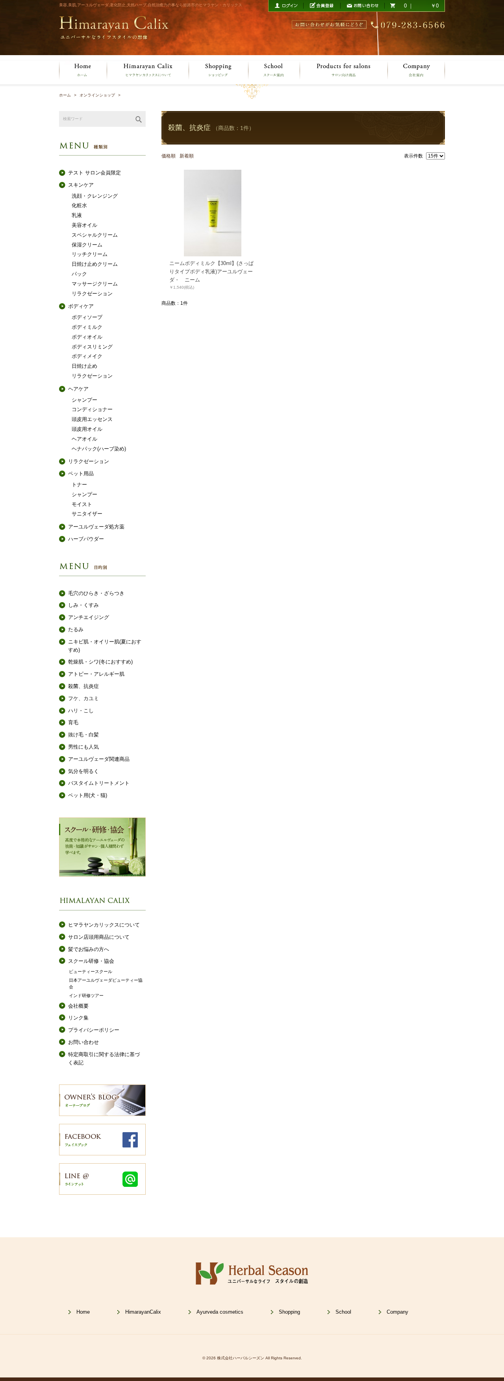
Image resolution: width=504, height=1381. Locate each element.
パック (79, 274)
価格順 (168, 156)
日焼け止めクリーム (95, 264)
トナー (79, 485)
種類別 (66, 144)
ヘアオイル (84, 439)
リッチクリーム (89, 254)
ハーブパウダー (86, 539)
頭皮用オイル (87, 429)
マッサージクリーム (95, 284)
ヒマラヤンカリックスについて (104, 925)
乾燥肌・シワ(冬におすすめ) (100, 662)
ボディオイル (87, 337)
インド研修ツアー (86, 995)
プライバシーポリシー (93, 1030)
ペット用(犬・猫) (87, 795)
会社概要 (78, 1006)
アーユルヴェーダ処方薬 (96, 527)
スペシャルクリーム (95, 235)
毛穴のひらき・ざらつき (96, 593)
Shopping (289, 1312)
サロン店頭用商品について (99, 937)
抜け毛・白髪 (83, 735)
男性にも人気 (83, 747)
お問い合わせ (83, 1042)
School (343, 1312)
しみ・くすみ (83, 605)
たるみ (75, 629)
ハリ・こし (81, 711)
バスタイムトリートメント (99, 783)
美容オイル (84, 225)
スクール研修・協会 (91, 961)
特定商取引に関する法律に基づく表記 (104, 1058)
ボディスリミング (92, 347)
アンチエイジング (88, 617)
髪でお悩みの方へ (88, 949)
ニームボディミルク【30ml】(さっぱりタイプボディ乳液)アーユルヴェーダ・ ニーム (211, 271)
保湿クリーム (87, 245)
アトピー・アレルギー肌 (96, 674)
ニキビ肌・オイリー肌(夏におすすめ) (104, 646)
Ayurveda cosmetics (219, 1312)
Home (83, 1312)
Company (397, 1312)
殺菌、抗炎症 (83, 686)
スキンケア (81, 185)
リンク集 (78, 1018)
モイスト (82, 504)
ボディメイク (87, 356)
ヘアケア (78, 389)
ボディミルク (87, 327)
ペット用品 (81, 473)
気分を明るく (83, 771)
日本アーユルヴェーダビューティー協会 (106, 984)
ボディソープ (87, 317)
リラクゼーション (92, 294)
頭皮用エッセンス (92, 419)
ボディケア (81, 306)
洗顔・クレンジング (95, 196)
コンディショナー (92, 409)
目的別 (66, 565)
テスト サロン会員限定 (94, 173)
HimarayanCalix (143, 1312)
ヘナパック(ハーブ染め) (99, 449)
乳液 (77, 215)
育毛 (73, 722)
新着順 (187, 156)
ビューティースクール (90, 971)
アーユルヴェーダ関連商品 (99, 759)
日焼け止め (84, 366)
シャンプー (84, 400)
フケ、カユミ (83, 698)
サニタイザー (87, 514)
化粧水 (79, 205)
